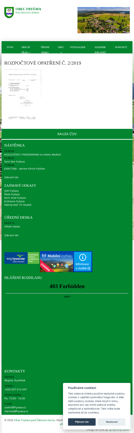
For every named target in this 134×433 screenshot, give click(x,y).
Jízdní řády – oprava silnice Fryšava (24, 168)
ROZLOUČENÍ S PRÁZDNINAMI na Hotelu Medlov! (32, 154)
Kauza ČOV (67, 133)
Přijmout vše (82, 421)
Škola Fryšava (12, 194)
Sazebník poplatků (100, 49)
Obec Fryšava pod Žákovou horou (34, 420)
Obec (61, 47)
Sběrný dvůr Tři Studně (17, 204)
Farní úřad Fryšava (15, 197)
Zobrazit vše (11, 177)
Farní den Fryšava (14, 161)
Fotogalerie (77, 47)
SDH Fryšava (11, 190)
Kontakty (121, 47)
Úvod (10, 47)
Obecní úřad (25, 49)
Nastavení (111, 421)
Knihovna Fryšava (14, 201)
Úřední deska (45, 49)
